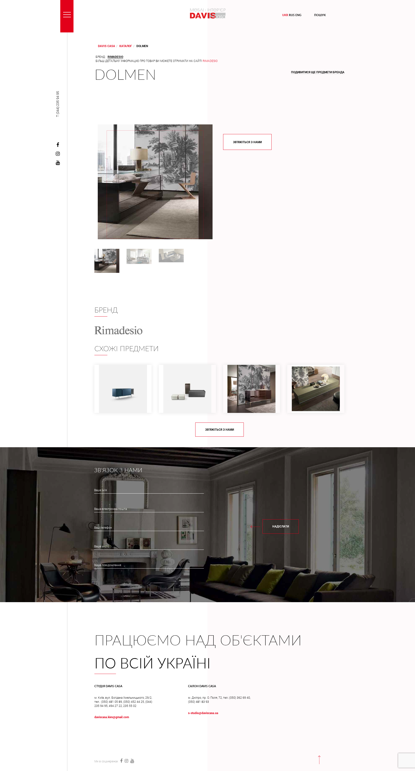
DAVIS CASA (106, 46)
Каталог (125, 46)
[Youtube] (58, 162)
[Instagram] (58, 154)
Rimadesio (210, 61)
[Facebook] (58, 145)
